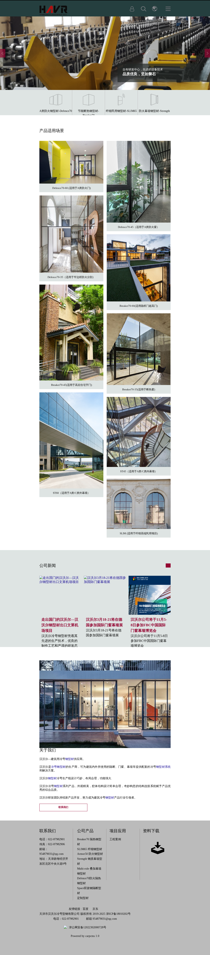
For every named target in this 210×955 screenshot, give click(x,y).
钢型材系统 (163, 766)
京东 (95, 908)
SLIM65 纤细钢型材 (89, 849)
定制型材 (83, 898)
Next (207, 53)
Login (132, 8)
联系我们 (63, 807)
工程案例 (115, 839)
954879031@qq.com (51, 853)
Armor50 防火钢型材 (90, 853)
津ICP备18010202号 (118, 913)
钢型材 (69, 759)
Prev (2, 53)
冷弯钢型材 (58, 766)
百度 (85, 908)
